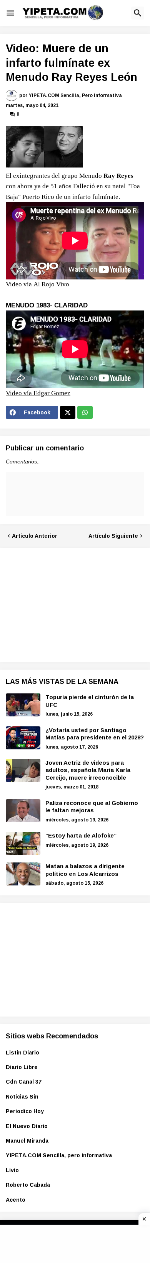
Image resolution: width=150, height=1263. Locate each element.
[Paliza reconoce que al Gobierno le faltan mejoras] (23, 810)
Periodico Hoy (25, 1111)
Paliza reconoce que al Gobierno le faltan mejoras (91, 807)
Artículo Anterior (34, 536)
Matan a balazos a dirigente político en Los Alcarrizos (85, 870)
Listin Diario (22, 1052)
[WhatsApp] (85, 412)
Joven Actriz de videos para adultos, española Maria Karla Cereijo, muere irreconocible (87, 770)
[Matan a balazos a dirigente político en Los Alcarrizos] (23, 873)
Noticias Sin (22, 1097)
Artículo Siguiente (113, 536)
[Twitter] (67, 412)
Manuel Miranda (27, 1141)
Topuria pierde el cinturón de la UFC (89, 701)
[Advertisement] (63, 604)
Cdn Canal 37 (24, 1082)
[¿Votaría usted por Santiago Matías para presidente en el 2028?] (23, 737)
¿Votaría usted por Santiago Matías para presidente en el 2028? (94, 734)
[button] (10, 13)
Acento (15, 1200)
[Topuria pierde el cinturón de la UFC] (23, 704)
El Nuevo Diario (27, 1126)
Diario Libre (22, 1067)
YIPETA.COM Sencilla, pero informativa (59, 1155)
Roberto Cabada (28, 1185)
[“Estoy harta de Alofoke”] (23, 843)
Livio (12, 1170)
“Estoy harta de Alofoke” (81, 835)
